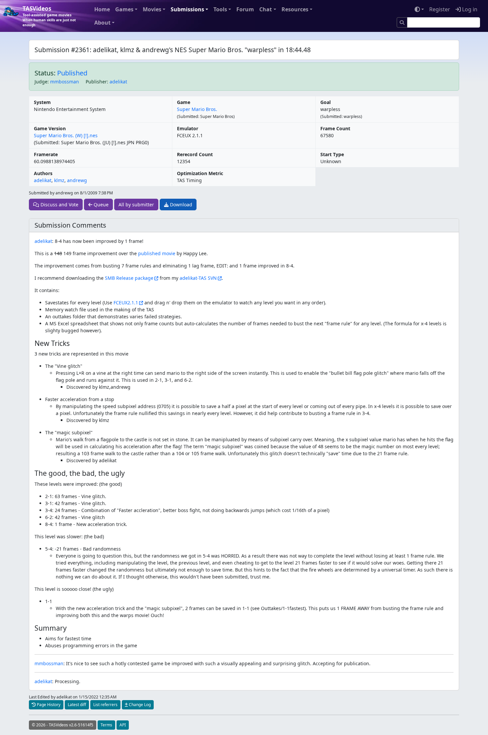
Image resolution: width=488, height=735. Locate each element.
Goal (325, 102)
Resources (295, 9)
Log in (469, 9)
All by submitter (136, 204)
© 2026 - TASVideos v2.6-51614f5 (62, 725)
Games (124, 9)
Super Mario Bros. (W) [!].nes (66, 135)
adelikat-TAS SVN (198, 278)
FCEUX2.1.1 (126, 302)
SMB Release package (129, 278)
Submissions (187, 9)
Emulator (187, 128)
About (102, 22)
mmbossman (64, 81)
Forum (245, 9)
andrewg (77, 180)
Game (183, 102)
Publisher (96, 81)
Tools (220, 9)
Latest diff (77, 704)
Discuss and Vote (58, 204)
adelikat (118, 81)
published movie (156, 253)
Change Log (139, 704)
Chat (265, 9)
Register (439, 9)
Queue (100, 204)
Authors (43, 173)
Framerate (46, 154)
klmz (59, 180)
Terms (106, 725)
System (42, 102)
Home (102, 9)
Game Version (50, 128)
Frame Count (335, 128)
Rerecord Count (195, 154)
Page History (48, 704)
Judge (41, 81)
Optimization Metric (200, 173)
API (123, 725)
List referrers (105, 704)
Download (180, 204)
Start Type (332, 154)
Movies (152, 9)
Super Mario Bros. (197, 109)
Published (72, 72)
